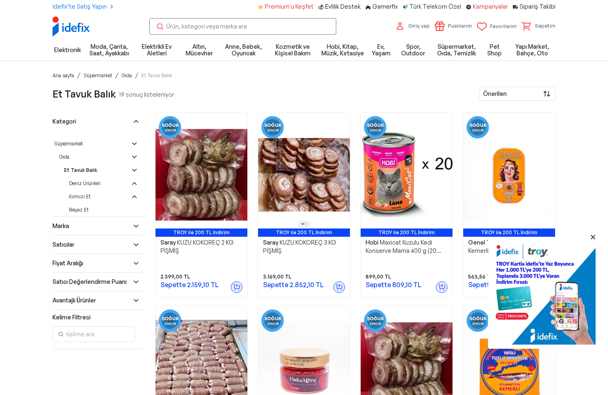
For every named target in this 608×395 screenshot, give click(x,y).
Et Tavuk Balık (80, 170)
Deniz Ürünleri (85, 183)
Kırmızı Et (80, 196)
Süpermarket (68, 143)
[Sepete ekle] (236, 287)
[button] (538, 26)
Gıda (64, 157)
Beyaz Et (79, 210)
